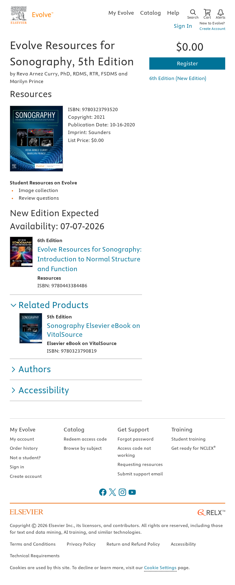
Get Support (133, 429)
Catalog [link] (150, 12)
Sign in (17, 467)
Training (181, 429)
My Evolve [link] (121, 12)
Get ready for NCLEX (193, 448)
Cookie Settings (160, 567)
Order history (24, 448)
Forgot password (136, 439)
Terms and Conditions (33, 544)
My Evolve (22, 429)
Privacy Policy (81, 544)
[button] (49, 305)
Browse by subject (83, 448)
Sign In (183, 25)
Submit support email (140, 474)
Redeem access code (85, 439)
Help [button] (173, 12)
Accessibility (183, 544)
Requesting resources (140, 464)
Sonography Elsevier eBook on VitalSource (93, 330)
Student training (188, 439)
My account (22, 439)
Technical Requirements (35, 555)
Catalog (74, 429)
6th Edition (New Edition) (177, 78)
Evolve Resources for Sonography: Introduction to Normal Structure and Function (89, 259)
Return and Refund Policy (133, 544)
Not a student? (25, 457)
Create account (26, 476)
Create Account (212, 28)
